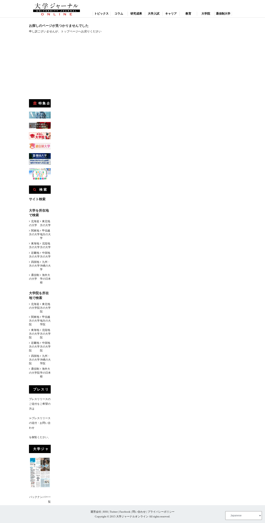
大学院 (205, 13)
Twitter (114, 511)
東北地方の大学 (45, 223)
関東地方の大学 (34, 232)
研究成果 (136, 13)
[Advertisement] (60, 68)
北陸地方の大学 (45, 245)
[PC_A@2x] (40, 178)
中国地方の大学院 (45, 346)
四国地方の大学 (34, 263)
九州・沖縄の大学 (45, 265)
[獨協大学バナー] (40, 163)
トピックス (101, 13)
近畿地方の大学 (34, 254)
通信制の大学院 (34, 370)
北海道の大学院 (34, 305)
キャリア (171, 13)
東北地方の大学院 (45, 307)
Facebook (124, 511)
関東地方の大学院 (34, 320)
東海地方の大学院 (34, 333)
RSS (105, 511)
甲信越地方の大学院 (45, 320)
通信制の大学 (34, 276)
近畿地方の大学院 (34, 346)
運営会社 (95, 511)
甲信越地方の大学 (45, 234)
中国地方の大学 (45, 254)
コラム (118, 13)
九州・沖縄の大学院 (45, 359)
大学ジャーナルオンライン (132, 516)
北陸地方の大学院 (45, 333)
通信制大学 (223, 13)
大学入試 (153, 13)
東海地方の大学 (34, 245)
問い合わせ (139, 511)
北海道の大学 (34, 223)
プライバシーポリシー (161, 511)
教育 (188, 13)
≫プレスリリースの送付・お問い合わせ (40, 423)
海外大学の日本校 (45, 278)
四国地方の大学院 (34, 359)
